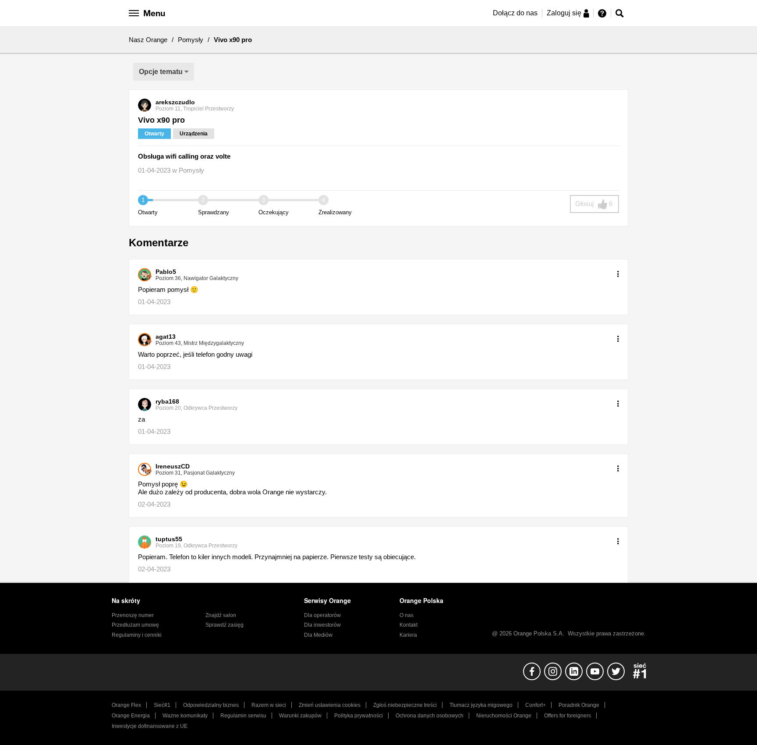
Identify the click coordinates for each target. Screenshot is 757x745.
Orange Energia (131, 716)
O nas (407, 615)
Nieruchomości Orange (503, 716)
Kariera (408, 635)
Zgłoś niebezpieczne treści (405, 705)
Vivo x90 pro (161, 120)
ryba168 (167, 401)
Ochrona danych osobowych (429, 716)
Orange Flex (126, 705)
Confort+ (535, 705)
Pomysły (190, 39)
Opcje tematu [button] (161, 71)
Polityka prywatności (358, 716)
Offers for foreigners (567, 716)
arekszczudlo (175, 102)
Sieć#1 (162, 705)
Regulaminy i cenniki (137, 635)
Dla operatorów (322, 615)
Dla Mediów (318, 635)
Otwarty (154, 134)
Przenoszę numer (133, 615)
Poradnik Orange (579, 705)
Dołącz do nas (515, 13)
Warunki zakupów (300, 716)
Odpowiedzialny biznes (211, 705)
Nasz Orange (148, 39)
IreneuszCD (173, 466)
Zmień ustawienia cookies (330, 705)
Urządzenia (194, 134)
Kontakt (408, 625)
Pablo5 (166, 271)
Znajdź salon (220, 615)
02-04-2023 (154, 504)
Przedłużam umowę (135, 625)
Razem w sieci (268, 705)
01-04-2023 (154, 301)
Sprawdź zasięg (224, 625)
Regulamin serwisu (243, 716)
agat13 (166, 336)
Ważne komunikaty (185, 716)
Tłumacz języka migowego (481, 705)
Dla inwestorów (322, 625)
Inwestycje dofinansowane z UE (149, 726)
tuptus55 (169, 539)
